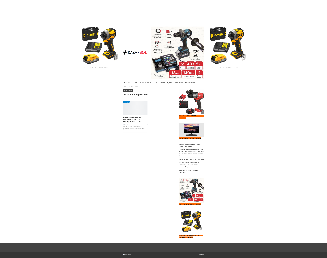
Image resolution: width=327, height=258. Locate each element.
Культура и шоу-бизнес (175, 83)
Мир (136, 83)
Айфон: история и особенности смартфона (191, 159)
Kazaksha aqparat (145, 83)
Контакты (201, 254)
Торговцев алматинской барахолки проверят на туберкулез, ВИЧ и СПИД (132, 119)
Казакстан (127, 83)
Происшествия (160, 83)
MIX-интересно (190, 83)
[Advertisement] (51, 12)
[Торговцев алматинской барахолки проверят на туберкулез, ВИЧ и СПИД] (135, 108)
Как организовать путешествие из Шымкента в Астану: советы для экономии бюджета (189, 165)
